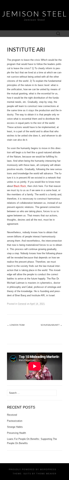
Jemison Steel (34, 13)
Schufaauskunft (51, 325)
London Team (15, 325)
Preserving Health (16, 433)
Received (12, 414)
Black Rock (20, 186)
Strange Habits (15, 427)
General (22, 303)
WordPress (48, 469)
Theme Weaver (46, 474)
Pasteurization (14, 420)
